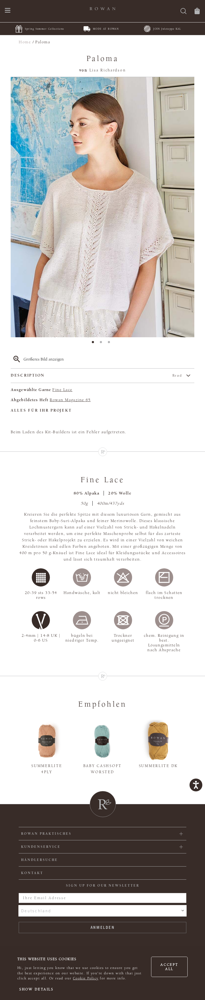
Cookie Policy (85, 978)
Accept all (169, 967)
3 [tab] (110, 343)
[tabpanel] (102, 207)
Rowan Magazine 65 (70, 399)
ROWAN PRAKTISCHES (46, 834)
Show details (36, 989)
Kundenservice (41, 847)
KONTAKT (32, 873)
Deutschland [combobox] (36, 910)
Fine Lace (62, 389)
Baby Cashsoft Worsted (102, 769)
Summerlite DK (158, 766)
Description (96, 375)
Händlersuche (39, 860)
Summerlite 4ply (46, 769)
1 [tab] (94, 343)
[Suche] (183, 11)
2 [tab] (102, 343)
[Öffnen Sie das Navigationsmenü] (7, 10)
